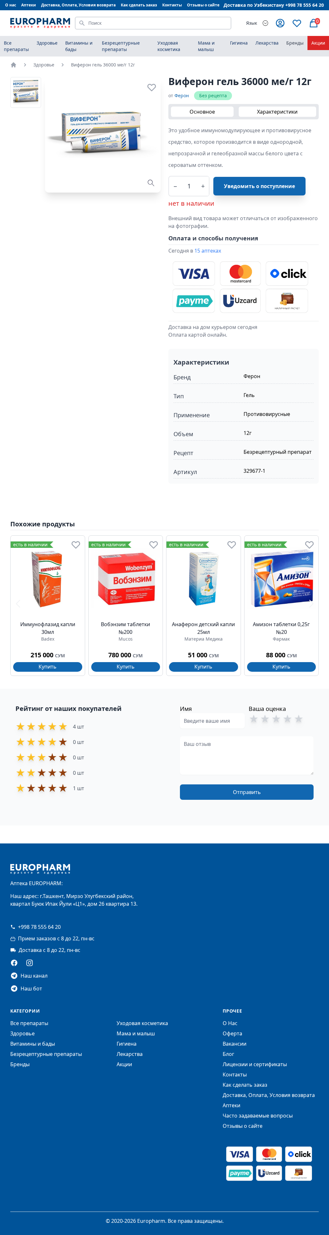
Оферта (232, 1033)
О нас (10, 5)
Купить (48, 666)
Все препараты (16, 46)
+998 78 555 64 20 (39, 926)
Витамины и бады (32, 1043)
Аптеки (28, 5)
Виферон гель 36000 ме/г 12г (103, 65)
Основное (202, 111)
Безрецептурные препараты (46, 1054)
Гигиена (127, 1043)
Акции (318, 43)
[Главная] (13, 65)
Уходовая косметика (142, 1023)
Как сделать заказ (139, 5)
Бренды (295, 43)
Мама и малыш (136, 1033)
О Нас (230, 1023)
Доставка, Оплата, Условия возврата (78, 5)
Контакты (172, 5)
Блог (228, 1054)
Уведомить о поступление (259, 186)
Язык (251, 23)
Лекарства (130, 1054)
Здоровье (43, 65)
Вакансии (234, 1043)
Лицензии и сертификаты (255, 1064)
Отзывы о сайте (203, 5)
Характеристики (277, 111)
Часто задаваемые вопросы (258, 1115)
